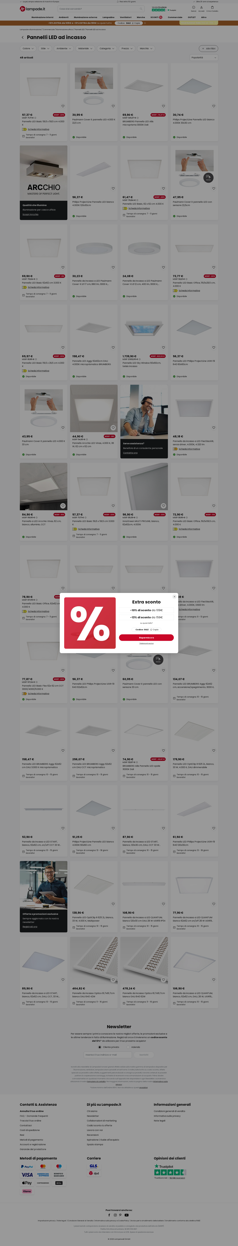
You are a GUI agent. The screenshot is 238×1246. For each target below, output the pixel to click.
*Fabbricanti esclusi (146, 643)
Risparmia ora (146, 637)
